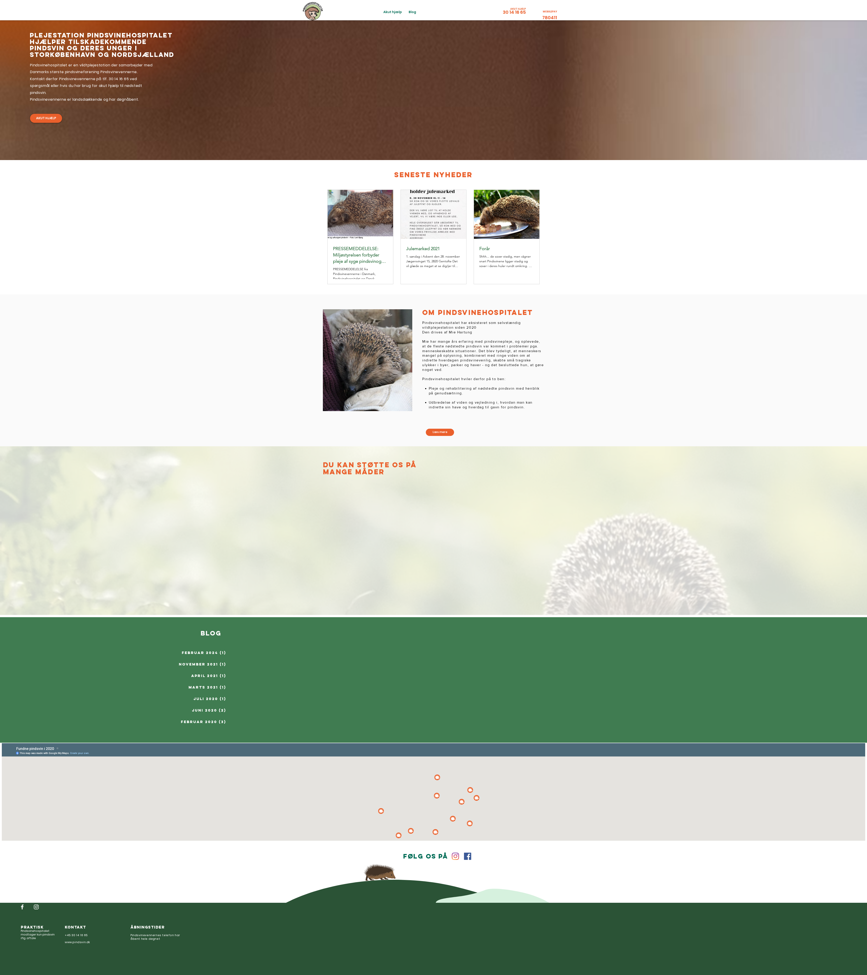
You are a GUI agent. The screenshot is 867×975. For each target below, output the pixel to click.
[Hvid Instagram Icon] (36, 907)
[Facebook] (467, 856)
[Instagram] (455, 856)
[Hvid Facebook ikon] (22, 907)
